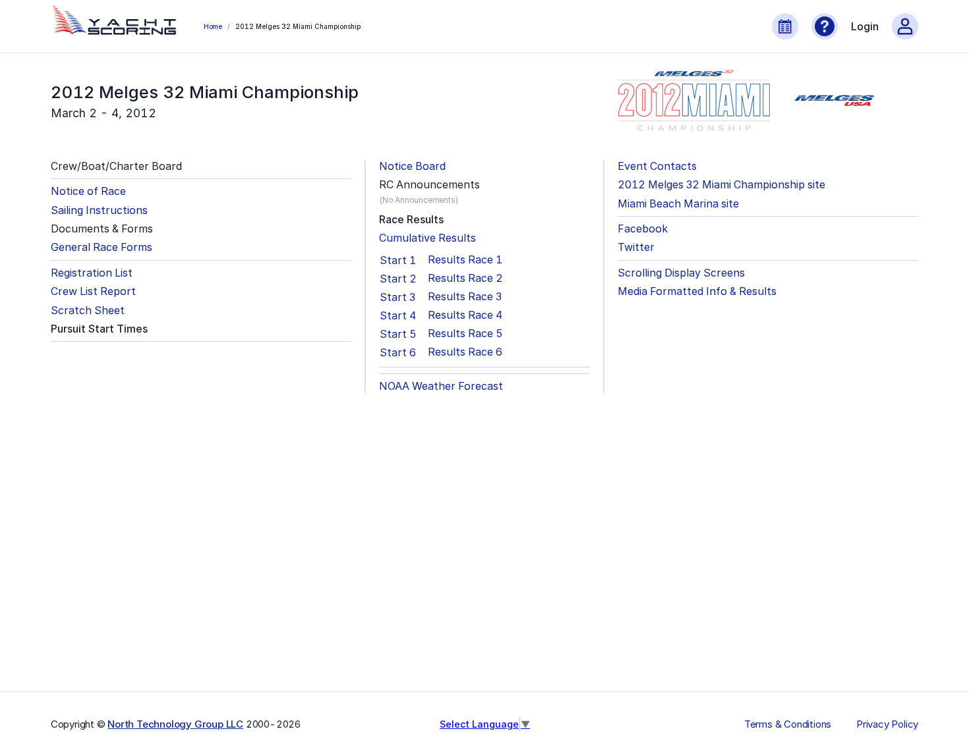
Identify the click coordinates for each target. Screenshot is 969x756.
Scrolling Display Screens (681, 273)
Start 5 (398, 333)
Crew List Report (93, 291)
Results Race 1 (465, 260)
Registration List (91, 273)
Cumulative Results (427, 238)
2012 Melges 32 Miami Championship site (721, 184)
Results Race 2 (465, 278)
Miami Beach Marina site (678, 204)
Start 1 (398, 260)
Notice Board (412, 166)
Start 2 (398, 278)
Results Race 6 (465, 352)
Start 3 (397, 297)
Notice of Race (88, 191)
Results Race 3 (465, 296)
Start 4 (398, 315)
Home (213, 26)
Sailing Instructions (99, 210)
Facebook (643, 229)
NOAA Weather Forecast (441, 386)
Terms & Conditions (787, 724)
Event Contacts (657, 166)
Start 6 (398, 352)
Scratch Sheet (88, 310)
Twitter (636, 247)
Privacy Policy (887, 724)
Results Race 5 (465, 333)
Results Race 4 (465, 315)
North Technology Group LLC (175, 724)
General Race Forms (101, 247)
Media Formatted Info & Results (697, 291)
